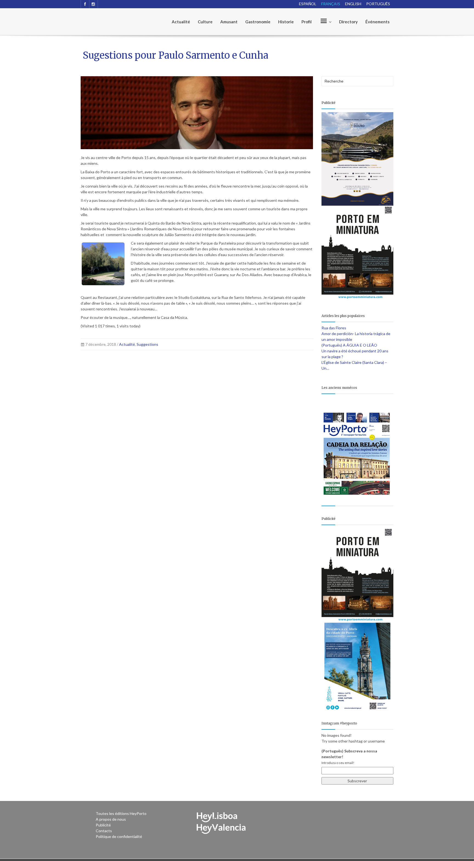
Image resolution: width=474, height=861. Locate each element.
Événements (377, 21)
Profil (306, 21)
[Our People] (325, 21)
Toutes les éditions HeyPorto (121, 813)
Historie (286, 21)
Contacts (104, 830)
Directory (348, 21)
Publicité (103, 825)
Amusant (229, 21)
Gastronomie (257, 21)
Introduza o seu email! (337, 763)
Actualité (181, 21)
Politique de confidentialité (119, 836)
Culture (205, 21)
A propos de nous (111, 819)
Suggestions (147, 344)
